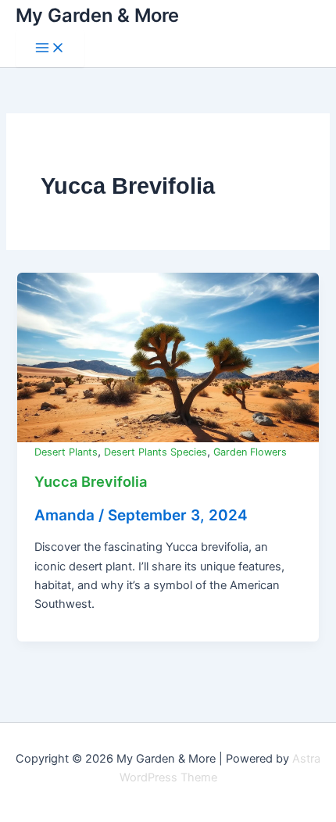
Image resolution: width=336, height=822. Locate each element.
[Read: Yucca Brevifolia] (167, 357)
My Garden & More (97, 15)
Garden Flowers (250, 452)
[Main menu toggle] (50, 48)
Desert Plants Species (155, 452)
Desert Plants (66, 452)
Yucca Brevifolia (90, 481)
